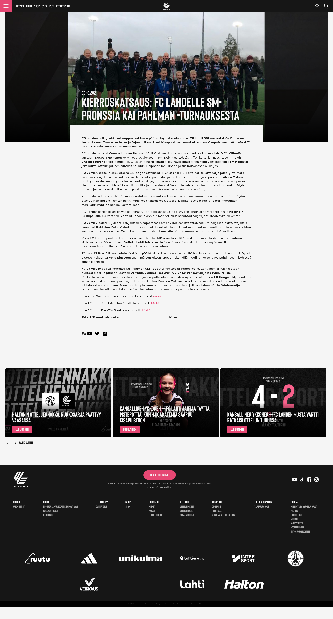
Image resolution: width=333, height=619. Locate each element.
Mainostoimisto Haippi (195, 604)
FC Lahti (139, 604)
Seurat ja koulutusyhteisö (224, 514)
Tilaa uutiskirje (159, 475)
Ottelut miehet (187, 506)
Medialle (295, 519)
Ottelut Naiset (187, 510)
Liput (29, 6)
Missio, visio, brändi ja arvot (304, 506)
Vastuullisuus (297, 527)
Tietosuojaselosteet (300, 531)
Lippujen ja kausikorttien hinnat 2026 (60, 506)
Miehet (152, 506)
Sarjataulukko (187, 514)
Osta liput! (48, 6)
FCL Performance (261, 506)
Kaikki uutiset (26, 442)
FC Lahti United (155, 514)
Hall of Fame (296, 514)
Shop (37, 6)
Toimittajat (217, 510)
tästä (157, 296)
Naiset (152, 510)
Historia (294, 510)
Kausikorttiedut (50, 510)
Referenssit (63, 6)
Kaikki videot (101, 506)
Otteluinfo (48, 514)
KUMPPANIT (216, 506)
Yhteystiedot (297, 523)
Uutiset (20, 6)
